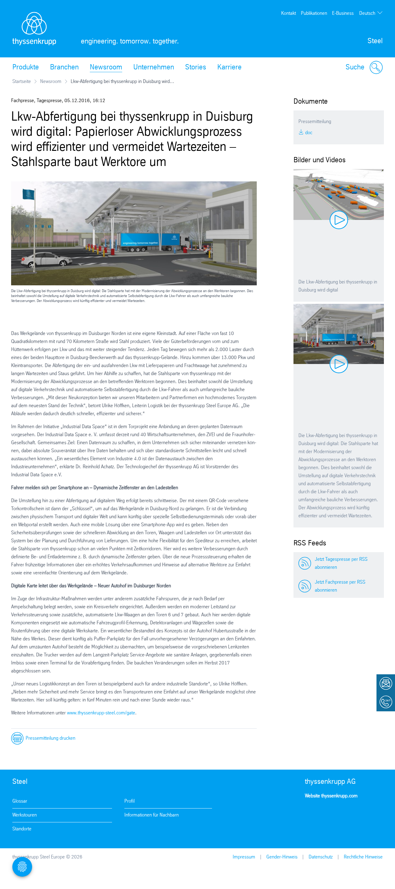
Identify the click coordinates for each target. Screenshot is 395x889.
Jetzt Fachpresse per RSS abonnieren (340, 586)
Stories (195, 67)
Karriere (229, 67)
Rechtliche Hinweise (363, 857)
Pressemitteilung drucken (50, 738)
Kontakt (288, 13)
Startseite (21, 81)
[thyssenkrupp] (34, 29)
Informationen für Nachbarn (151, 815)
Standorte (21, 829)
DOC (308, 132)
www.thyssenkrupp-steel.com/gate (101, 713)
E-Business (343, 13)
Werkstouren (24, 815)
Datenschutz (321, 857)
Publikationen (314, 13)
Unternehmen (153, 67)
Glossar (19, 801)
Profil (129, 801)
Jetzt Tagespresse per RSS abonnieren (341, 563)
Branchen (64, 67)
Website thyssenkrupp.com (331, 796)
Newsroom (106, 67)
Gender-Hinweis (281, 857)
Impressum (244, 857)
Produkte (25, 67)
